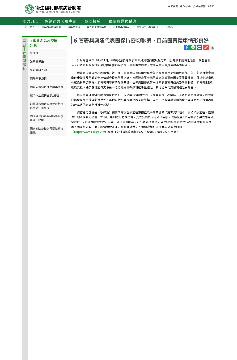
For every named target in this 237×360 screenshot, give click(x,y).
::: (23, 34)
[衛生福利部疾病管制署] (53, 8)
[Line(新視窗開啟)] (193, 47)
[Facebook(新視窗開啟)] (187, 47)
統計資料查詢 (38, 70)
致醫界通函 (37, 61)
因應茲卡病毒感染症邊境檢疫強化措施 (46, 118)
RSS (212, 6)
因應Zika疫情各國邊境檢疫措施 (46, 130)
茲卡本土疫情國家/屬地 (44, 95)
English (187, 6)
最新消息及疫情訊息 (148, 27)
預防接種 (93, 21)
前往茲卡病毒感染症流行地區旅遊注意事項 (46, 106)
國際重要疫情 (38, 78)
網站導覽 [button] (200, 6)
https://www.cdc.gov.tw (89, 132)
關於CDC (30, 21)
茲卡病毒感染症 (121, 27)
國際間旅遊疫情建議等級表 (46, 87)
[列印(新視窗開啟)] (199, 47)
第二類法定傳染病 (96, 27)
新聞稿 (169, 27)
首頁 (32, 27)
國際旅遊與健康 (123, 21)
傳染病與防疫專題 (61, 21)
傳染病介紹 (74, 27)
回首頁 (174, 6)
